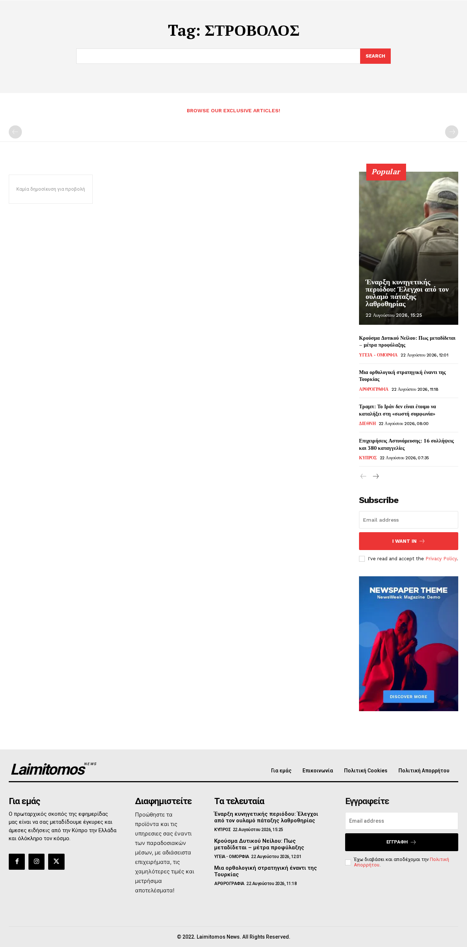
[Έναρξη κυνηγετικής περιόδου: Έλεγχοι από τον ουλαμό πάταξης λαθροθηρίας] (408, 248)
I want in (404, 541)
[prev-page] (15, 132)
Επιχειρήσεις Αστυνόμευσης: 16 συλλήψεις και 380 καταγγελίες (406, 444)
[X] (56, 862)
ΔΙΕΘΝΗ (367, 423)
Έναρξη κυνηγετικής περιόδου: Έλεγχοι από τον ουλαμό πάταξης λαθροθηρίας (407, 292)
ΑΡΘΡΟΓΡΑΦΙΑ (374, 389)
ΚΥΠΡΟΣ (368, 457)
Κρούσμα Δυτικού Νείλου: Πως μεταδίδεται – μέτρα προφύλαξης (259, 844)
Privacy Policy (441, 558)
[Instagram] (36, 862)
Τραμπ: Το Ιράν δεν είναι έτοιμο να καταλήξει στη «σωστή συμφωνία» (397, 410)
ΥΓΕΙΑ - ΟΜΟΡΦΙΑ (378, 355)
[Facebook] (17, 862)
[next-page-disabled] (451, 132)
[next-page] (375, 476)
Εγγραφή (397, 842)
